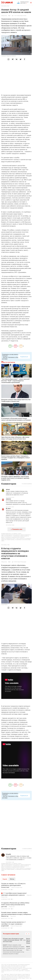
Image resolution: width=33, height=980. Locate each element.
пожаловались (6, 332)
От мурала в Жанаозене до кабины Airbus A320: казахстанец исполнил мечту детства (15, 904)
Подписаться (24, 356)
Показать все (17, 529)
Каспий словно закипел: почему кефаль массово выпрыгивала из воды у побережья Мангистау (16, 914)
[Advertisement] (16, 77)
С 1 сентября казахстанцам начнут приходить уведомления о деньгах (16, 895)
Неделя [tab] (5, 879)
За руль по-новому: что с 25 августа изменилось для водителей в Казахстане (13, 885)
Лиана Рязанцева (21, 561)
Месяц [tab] (12, 879)
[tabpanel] (16, 906)
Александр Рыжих (21, 15)
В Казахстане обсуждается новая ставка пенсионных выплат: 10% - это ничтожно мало (14, 940)
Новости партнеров (8, 362)
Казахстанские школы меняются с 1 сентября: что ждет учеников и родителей (13, 924)
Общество (4, 15)
